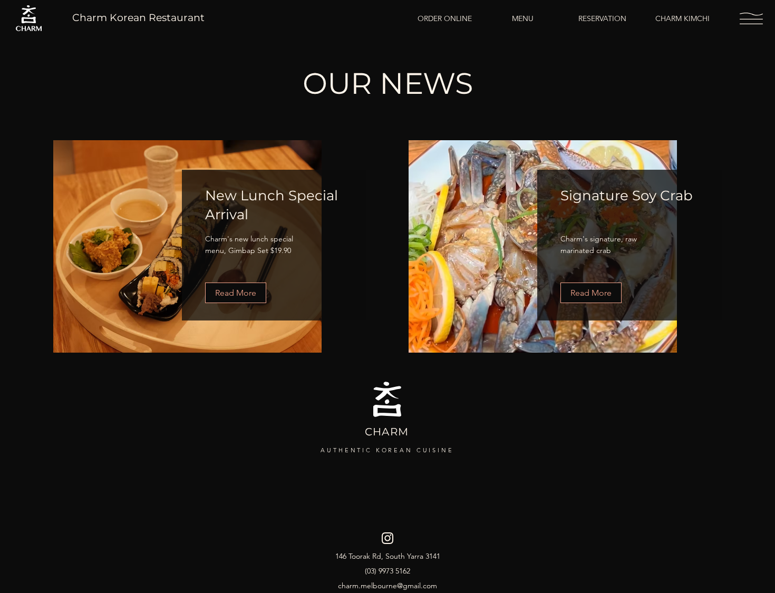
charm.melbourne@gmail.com (387, 585)
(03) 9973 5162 (387, 571)
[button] (751, 18)
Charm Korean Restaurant (138, 18)
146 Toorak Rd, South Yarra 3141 (387, 556)
